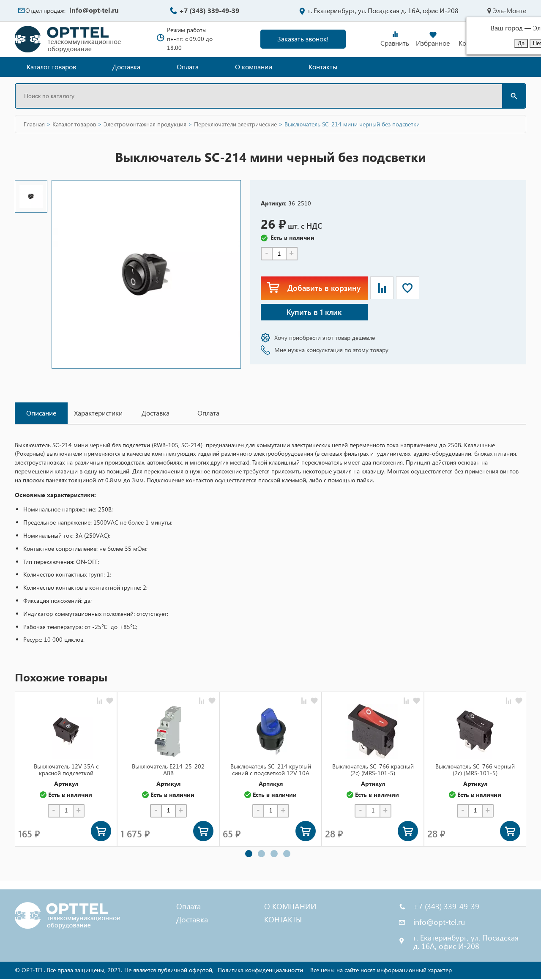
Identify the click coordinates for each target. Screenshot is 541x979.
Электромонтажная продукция (145, 124)
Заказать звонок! (303, 38)
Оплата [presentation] (208, 412)
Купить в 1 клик (314, 311)
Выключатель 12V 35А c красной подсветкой (66, 769)
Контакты (323, 66)
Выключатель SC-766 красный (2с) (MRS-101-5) (373, 769)
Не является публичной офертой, (168, 970)
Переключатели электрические (235, 124)
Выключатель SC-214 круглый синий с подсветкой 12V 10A (270, 769)
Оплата (188, 66)
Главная (34, 124)
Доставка (126, 66)
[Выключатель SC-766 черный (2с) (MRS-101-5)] (475, 731)
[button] (248, 853)
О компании (253, 66)
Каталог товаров (51, 66)
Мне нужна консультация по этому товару (331, 350)
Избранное (433, 42)
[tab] (41, 413)
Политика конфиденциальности (260, 970)
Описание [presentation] (41, 412)
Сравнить (394, 42)
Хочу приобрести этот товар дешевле (324, 338)
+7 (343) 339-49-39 (209, 10)
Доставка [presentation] (155, 412)
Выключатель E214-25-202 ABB (168, 769)
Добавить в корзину (324, 287)
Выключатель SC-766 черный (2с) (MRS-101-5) (475, 769)
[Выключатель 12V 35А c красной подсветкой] (65, 731)
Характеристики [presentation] (98, 412)
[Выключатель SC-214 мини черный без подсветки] (31, 196)
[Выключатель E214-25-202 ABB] (168, 731)
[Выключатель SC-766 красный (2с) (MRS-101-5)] (372, 731)
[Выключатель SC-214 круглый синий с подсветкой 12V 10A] (270, 731)
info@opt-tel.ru (94, 9)
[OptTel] (68, 39)
